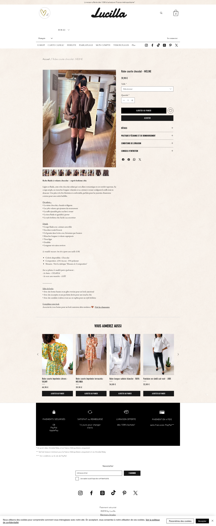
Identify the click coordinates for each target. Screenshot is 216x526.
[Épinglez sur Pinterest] (128, 159)
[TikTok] (158, 45)
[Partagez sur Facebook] (123, 159)
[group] (108, 365)
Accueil (46, 59)
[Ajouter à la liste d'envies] (171, 111)
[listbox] (63, 30)
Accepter (202, 521)
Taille (124, 84)
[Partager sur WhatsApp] (134, 159)
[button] (63, 30)
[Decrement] (123, 100)
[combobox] (147, 89)
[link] (175, 13)
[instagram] (146, 45)
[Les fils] (164, 45)
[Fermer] (212, 521)
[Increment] (132, 100)
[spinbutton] (128, 100)
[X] (176, 45)
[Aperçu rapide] (57, 354)
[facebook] (152, 45)
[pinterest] (170, 45)
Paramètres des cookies (180, 521)
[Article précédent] (38, 354)
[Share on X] (140, 159)
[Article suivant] (178, 354)
